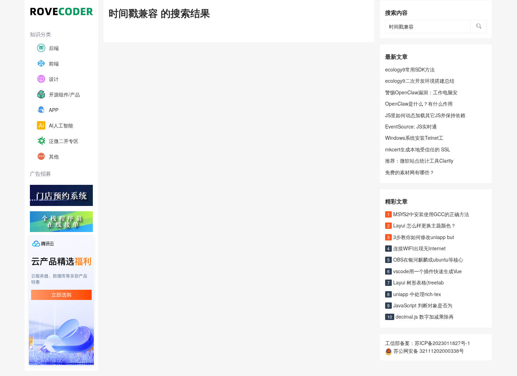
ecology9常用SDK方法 (410, 69)
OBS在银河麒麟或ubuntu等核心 (425, 259)
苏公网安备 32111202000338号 (428, 350)
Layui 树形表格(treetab (415, 282)
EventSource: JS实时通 (411, 126)
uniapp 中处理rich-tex (414, 293)
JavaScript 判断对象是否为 (419, 305)
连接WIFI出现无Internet (416, 248)
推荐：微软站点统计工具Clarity (419, 160)
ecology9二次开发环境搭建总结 (419, 80)
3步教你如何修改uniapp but (420, 236)
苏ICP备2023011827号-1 (442, 342)
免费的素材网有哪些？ (409, 172)
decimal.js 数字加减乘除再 (420, 316)
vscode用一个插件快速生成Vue (424, 271)
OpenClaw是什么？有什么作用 (419, 103)
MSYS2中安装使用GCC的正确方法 (428, 214)
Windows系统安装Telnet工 (414, 137)
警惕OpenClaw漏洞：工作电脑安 (421, 92)
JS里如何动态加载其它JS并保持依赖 (425, 115)
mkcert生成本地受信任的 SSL (417, 149)
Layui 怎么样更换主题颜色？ (421, 225)
